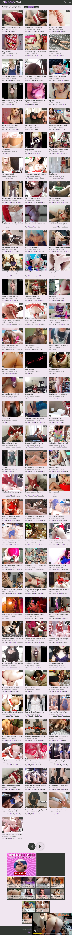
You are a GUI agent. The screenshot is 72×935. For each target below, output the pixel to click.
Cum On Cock (65, 227)
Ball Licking (37, 593)
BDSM (12, 251)
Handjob (19, 789)
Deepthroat (19, 349)
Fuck (59, 153)
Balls (36, 55)
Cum (12, 55)
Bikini (54, 447)
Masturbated (66, 80)
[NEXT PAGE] (40, 846)
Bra (16, 398)
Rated (36, 7)
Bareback (60, 618)
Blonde (54, 80)
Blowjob (13, 80)
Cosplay (13, 31)
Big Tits (36, 178)
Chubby (31, 129)
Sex (59, 55)
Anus (59, 31)
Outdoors (64, 447)
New (26, 7)
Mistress (64, 740)
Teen (12, 178)
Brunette (55, 667)
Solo (63, 422)
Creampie (42, 324)
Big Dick (40, 55)
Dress (12, 104)
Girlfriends (64, 153)
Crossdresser (37, 202)
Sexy (62, 55)
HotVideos (11, 2)
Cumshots (17, 276)
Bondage (17, 251)
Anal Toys (8, 31)
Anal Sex (31, 31)
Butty (36, 80)
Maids (12, 202)
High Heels (64, 593)
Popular (31, 7)
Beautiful (37, 642)
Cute (12, 300)
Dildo (41, 276)
